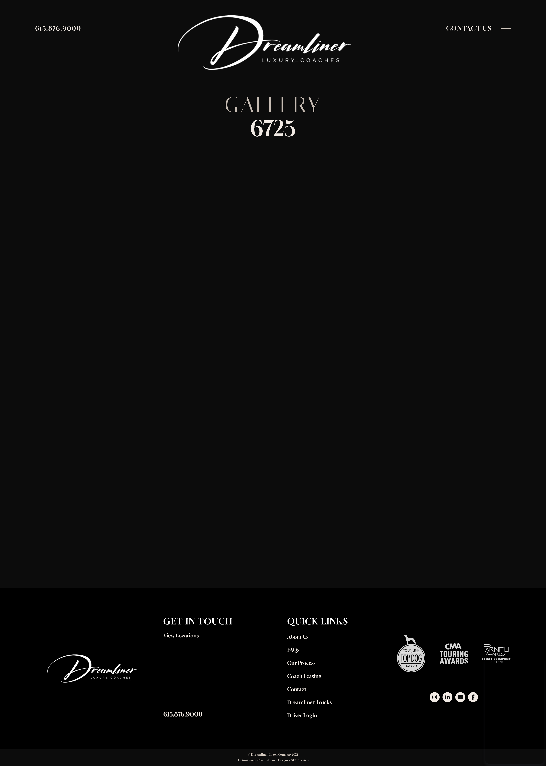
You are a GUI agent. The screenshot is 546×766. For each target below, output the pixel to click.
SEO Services (300, 760)
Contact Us (469, 28)
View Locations (181, 635)
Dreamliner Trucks (309, 702)
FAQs (293, 650)
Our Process (301, 663)
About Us (297, 637)
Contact (296, 689)
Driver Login (302, 715)
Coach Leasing (304, 676)
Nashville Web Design (273, 760)
